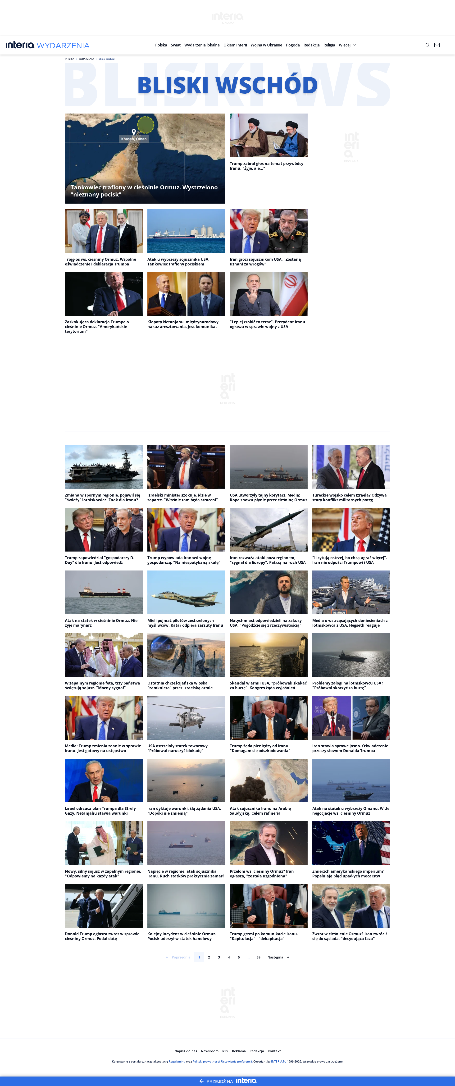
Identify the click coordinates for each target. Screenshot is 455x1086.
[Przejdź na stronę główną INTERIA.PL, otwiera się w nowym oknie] (20, 45)
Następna (275, 957)
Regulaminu (177, 1061)
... (248, 957)
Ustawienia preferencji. (237, 1061)
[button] (202, 45)
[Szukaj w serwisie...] (427, 45)
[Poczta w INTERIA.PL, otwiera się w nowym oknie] (437, 45)
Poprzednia (181, 957)
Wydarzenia (86, 58)
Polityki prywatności (206, 1061)
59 (258, 957)
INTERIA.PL (278, 1061)
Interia (69, 58)
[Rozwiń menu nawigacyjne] (446, 45)
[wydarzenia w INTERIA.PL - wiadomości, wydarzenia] (63, 45)
